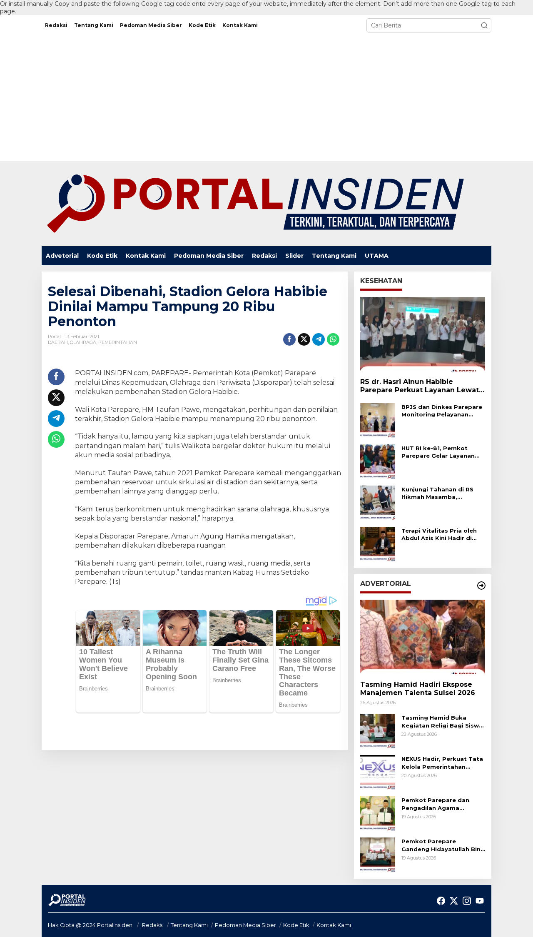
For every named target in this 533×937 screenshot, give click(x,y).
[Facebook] (441, 901)
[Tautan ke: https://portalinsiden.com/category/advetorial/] (481, 586)
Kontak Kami (333, 925)
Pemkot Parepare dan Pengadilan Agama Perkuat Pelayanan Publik (440, 804)
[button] (484, 25)
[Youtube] (479, 901)
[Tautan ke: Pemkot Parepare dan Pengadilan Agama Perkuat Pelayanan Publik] (377, 813)
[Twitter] (453, 901)
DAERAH (58, 342)
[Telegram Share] (318, 339)
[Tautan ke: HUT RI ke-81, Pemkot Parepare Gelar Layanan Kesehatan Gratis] (377, 461)
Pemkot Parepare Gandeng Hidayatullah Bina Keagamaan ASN (442, 845)
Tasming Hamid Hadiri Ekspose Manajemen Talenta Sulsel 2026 (417, 688)
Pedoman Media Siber (245, 925)
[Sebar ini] (289, 339)
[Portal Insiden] (255, 203)
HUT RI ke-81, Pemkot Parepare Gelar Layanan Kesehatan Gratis (438, 452)
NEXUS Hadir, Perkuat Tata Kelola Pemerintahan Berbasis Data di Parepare (442, 762)
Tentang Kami (189, 925)
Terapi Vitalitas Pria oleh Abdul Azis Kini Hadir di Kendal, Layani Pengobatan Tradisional (439, 534)
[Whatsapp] (333, 339)
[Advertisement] (266, 98)
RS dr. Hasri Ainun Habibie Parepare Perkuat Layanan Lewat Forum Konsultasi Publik (419, 386)
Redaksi (153, 925)
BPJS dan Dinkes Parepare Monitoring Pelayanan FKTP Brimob (441, 411)
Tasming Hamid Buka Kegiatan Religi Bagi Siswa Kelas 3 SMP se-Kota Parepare (442, 721)
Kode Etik (296, 925)
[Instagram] (466, 901)
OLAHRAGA (83, 342)
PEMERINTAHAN (117, 342)
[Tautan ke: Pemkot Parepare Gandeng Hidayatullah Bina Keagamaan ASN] (377, 854)
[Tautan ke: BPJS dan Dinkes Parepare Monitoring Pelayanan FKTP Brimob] (377, 420)
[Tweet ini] (304, 339)
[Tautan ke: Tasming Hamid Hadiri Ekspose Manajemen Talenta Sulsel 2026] (422, 637)
